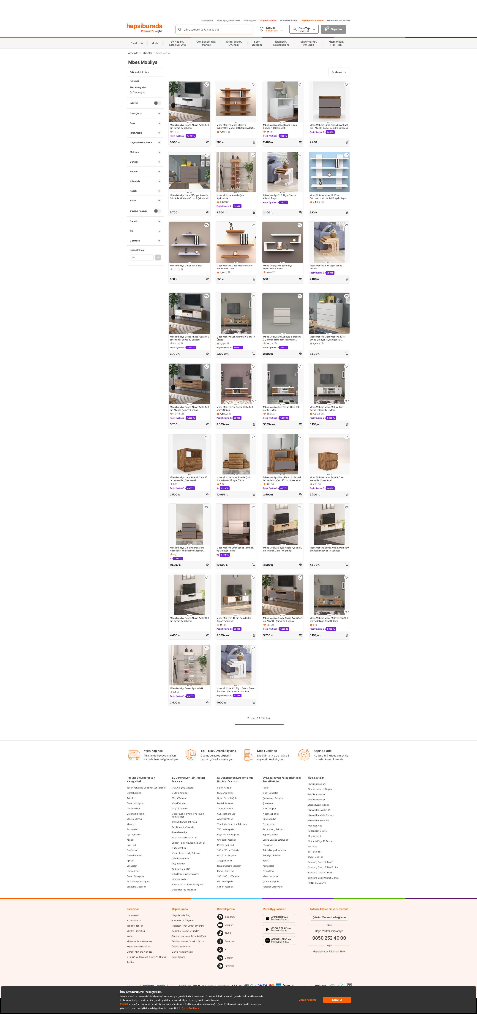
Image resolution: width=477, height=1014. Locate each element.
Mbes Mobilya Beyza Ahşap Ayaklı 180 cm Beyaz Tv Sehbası (189, 619)
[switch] (157, 103)
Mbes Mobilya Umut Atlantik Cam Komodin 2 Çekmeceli (327, 479)
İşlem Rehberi (178, 957)
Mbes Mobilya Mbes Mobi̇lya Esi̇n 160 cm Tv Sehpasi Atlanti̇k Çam (329, 619)
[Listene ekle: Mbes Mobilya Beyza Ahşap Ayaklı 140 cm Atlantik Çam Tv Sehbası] (206, 366)
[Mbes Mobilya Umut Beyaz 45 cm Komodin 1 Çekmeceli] (282, 102)
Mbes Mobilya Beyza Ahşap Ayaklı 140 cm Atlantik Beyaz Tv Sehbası (189, 338)
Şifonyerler (268, 803)
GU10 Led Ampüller (226, 855)
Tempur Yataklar (225, 808)
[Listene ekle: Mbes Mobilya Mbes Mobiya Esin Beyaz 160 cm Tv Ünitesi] (346, 366)
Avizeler (131, 798)
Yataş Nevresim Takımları (184, 837)
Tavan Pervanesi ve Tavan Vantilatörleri (146, 787)
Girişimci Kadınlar (268, 20)
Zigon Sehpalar (270, 792)
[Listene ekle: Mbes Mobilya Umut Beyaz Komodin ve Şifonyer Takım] (253, 507)
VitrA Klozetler (179, 803)
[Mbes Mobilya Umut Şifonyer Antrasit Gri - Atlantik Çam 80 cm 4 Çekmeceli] (189, 172)
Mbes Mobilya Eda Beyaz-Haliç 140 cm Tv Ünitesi (235, 408)
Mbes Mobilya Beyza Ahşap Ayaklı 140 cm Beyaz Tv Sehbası (189, 126)
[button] (189, 142)
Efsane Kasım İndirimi (318, 804)
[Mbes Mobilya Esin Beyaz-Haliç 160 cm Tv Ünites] (282, 384)
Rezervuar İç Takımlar (273, 829)
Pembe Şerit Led (225, 845)
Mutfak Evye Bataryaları (139, 881)
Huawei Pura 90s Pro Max (321, 815)
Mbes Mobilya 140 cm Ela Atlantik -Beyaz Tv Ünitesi (234, 619)
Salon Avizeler (224, 787)
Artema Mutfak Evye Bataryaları (187, 884)
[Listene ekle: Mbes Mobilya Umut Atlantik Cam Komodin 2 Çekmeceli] (346, 437)
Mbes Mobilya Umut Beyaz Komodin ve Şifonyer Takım (235, 549)
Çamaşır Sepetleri (271, 881)
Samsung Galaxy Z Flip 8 (320, 872)
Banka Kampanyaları (182, 951)
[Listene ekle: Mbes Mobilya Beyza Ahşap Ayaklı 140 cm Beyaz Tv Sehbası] (206, 84)
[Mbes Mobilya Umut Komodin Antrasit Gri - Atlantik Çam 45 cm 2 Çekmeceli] (329, 102)
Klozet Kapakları (271, 813)
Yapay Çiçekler (270, 834)
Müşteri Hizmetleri (289, 20)
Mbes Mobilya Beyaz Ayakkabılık (186, 688)
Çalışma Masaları (135, 813)
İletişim (130, 962)
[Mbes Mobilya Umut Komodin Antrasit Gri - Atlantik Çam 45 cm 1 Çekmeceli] (282, 454)
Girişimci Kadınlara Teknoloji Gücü (189, 936)
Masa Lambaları (271, 876)
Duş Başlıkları (269, 819)
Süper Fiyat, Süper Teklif (228, 20)
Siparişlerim (207, 20)
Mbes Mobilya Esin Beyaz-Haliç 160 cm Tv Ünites (281, 408)
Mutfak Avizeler (225, 803)
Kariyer (130, 936)
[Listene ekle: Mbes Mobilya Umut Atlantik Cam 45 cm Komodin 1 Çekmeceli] (206, 437)
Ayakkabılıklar (134, 834)
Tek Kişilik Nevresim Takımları (232, 824)
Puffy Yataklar (179, 848)
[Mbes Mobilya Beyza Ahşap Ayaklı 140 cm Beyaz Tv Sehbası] (189, 102)
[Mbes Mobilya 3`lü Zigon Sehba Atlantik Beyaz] (282, 172)
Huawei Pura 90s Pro (318, 820)
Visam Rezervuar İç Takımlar (186, 853)
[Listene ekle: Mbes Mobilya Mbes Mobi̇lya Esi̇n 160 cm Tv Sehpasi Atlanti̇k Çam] (346, 577)
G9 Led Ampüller (225, 881)
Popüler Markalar (316, 799)
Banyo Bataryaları (135, 876)
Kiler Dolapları (270, 808)
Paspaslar (267, 845)
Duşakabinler (133, 808)
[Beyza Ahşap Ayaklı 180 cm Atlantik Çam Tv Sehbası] (282, 525)
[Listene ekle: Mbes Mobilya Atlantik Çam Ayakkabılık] (253, 155)
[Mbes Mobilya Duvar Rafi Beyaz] (189, 242)
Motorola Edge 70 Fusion (320, 841)
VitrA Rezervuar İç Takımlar (185, 874)
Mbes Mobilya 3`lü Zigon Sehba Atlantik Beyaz (279, 197)
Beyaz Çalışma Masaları (229, 865)
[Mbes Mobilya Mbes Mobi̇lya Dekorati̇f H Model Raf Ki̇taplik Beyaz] (329, 172)
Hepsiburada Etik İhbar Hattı (329, 951)
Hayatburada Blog (181, 915)
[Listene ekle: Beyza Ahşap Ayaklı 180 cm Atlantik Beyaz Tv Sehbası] (346, 507)
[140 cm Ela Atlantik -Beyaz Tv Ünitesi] (236, 595)
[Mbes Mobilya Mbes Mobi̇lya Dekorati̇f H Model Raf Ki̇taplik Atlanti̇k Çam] (236, 102)
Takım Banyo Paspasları (274, 850)
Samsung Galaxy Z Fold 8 (320, 862)
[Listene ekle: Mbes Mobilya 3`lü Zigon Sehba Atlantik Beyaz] (300, 155)
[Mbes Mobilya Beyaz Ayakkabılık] (189, 665)
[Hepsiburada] (144, 26)
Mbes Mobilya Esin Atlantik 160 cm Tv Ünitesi (236, 338)
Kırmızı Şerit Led (225, 871)
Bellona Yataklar (180, 792)
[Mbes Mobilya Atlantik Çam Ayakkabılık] (236, 172)
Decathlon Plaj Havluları (184, 889)
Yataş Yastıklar (179, 879)
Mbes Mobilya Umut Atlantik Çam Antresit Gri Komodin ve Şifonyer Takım (187, 549)
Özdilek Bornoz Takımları (184, 822)
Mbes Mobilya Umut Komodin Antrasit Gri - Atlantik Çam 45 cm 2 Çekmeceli (329, 126)
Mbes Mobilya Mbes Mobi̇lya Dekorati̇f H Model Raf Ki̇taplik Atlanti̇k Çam (236, 126)
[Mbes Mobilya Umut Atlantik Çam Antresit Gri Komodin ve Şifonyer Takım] (189, 525)
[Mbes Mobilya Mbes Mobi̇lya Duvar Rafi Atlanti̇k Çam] (236, 242)
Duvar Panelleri (134, 855)
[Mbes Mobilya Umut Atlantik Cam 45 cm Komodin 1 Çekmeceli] (189, 454)
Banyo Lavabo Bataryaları (275, 839)
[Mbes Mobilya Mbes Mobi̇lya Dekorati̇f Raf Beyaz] (282, 242)
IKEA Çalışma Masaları (183, 787)
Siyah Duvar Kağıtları (227, 798)
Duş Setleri (132, 850)
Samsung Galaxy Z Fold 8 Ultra (323, 867)
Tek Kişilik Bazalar (272, 855)
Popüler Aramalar (316, 794)
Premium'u (148, 31)
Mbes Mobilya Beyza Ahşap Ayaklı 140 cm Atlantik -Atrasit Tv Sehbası (282, 619)
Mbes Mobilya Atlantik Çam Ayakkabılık (230, 197)
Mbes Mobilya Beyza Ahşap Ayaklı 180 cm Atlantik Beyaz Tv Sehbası (329, 549)
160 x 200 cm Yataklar (228, 876)
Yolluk (266, 860)
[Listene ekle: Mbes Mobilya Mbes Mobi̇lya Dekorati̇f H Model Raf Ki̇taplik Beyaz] (346, 155)
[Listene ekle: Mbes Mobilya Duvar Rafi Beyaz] (206, 225)
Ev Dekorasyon (137, 92)
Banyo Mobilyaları (136, 803)
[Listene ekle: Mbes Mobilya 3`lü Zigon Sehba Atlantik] (346, 225)
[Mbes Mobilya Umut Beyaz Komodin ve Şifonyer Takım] (236, 525)
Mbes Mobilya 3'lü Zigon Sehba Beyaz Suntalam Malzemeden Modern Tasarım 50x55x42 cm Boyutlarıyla (236, 690)
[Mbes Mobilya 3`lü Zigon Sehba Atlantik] (329, 242)
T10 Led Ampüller (226, 829)
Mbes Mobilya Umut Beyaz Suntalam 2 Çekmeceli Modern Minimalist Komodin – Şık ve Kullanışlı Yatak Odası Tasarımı (282, 338)
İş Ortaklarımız (134, 920)
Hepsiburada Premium (312, 20)
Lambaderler (133, 871)
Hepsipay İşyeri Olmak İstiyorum (188, 925)
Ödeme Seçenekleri (182, 946)
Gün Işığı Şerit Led (226, 813)
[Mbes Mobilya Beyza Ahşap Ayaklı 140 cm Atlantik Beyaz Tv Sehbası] (189, 314)
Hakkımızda (133, 915)
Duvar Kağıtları (134, 792)
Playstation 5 (314, 836)
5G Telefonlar (314, 851)
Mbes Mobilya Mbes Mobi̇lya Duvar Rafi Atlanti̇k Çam (235, 267)
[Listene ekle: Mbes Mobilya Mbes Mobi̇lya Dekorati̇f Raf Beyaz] (300, 225)
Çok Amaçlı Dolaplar (273, 798)
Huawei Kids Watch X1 (319, 810)
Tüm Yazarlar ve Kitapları (320, 789)
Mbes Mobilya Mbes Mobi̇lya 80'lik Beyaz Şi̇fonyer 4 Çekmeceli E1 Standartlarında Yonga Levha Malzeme (327, 338)
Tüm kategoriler (138, 87)
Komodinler (268, 865)
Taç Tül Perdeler (180, 808)
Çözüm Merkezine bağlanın (329, 917)
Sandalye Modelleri (136, 886)
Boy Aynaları (269, 824)
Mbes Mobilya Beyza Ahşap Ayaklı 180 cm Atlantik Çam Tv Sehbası (282, 549)
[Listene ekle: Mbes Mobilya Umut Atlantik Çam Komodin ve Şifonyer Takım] (253, 437)
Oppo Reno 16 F (316, 856)
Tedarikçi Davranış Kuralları (185, 931)
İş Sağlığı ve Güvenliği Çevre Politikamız (146, 957)
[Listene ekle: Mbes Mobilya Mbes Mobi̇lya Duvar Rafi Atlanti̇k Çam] (253, 225)
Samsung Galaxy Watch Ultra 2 (323, 877)
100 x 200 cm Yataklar (228, 850)
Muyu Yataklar (179, 798)
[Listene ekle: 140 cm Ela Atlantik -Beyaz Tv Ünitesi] (253, 577)
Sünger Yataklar (225, 792)
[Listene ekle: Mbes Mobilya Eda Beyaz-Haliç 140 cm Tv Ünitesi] (253, 366)
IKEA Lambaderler (180, 858)
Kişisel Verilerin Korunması (139, 941)
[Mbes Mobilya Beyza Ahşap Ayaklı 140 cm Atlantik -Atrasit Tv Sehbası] (282, 595)
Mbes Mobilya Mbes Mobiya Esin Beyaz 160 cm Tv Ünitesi (326, 408)
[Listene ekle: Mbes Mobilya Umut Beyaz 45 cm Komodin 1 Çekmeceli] (300, 84)
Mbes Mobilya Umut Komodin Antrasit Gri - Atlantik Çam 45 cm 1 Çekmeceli (282, 479)
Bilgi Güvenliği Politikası (138, 946)
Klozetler (131, 824)
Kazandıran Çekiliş (317, 830)
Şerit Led (131, 845)
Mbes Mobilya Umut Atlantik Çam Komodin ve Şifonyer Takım (233, 479)
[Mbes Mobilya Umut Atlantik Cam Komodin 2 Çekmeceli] (329, 454)
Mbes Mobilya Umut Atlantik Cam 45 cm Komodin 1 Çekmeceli (188, 479)
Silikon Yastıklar (225, 886)
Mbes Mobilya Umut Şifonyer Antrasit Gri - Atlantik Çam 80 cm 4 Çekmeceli (189, 197)
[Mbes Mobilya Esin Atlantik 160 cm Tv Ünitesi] (236, 314)
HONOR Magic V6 (317, 883)
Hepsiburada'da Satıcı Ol (338, 20)
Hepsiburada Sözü (317, 784)
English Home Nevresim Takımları (188, 842)
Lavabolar (132, 865)
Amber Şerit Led (225, 819)
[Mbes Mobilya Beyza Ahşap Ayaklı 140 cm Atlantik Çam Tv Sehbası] (189, 384)
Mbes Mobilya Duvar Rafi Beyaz (186, 265)
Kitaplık (130, 839)
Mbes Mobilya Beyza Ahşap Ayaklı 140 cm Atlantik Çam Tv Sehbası (189, 408)
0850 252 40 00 (329, 938)
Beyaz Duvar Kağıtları (228, 834)
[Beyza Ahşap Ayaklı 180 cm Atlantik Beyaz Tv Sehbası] (329, 525)
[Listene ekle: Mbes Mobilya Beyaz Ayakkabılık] (206, 648)
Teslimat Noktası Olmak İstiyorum (188, 941)
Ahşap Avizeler (224, 860)
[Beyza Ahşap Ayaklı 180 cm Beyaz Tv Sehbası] (189, 595)
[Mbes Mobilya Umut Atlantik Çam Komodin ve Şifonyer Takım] (236, 454)
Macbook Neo (315, 825)
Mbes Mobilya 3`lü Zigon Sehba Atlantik (326, 267)
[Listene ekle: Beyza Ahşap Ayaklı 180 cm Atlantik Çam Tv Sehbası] (300, 507)
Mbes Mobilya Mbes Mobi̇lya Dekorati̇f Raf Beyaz (278, 267)
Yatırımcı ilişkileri (135, 925)
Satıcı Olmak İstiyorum (183, 920)
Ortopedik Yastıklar (226, 839)
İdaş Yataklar (178, 863)
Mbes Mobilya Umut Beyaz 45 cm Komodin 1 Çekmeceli (280, 126)
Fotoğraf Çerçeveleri (273, 886)
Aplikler (130, 860)
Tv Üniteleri (132, 829)
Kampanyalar (250, 20)
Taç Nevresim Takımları (183, 827)
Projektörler (268, 871)
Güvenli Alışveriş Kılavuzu (139, 951)
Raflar (265, 787)
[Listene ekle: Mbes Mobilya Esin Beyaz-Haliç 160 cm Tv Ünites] (300, 366)
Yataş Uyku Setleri (181, 868)
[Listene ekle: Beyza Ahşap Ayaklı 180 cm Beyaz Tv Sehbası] (206, 577)
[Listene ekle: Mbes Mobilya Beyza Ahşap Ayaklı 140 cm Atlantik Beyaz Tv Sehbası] (206, 296)
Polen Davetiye (179, 832)
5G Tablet (313, 846)
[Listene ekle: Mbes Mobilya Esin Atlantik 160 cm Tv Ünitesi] (253, 296)
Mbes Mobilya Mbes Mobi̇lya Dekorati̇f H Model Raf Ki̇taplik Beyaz (328, 197)
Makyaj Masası (134, 819)
